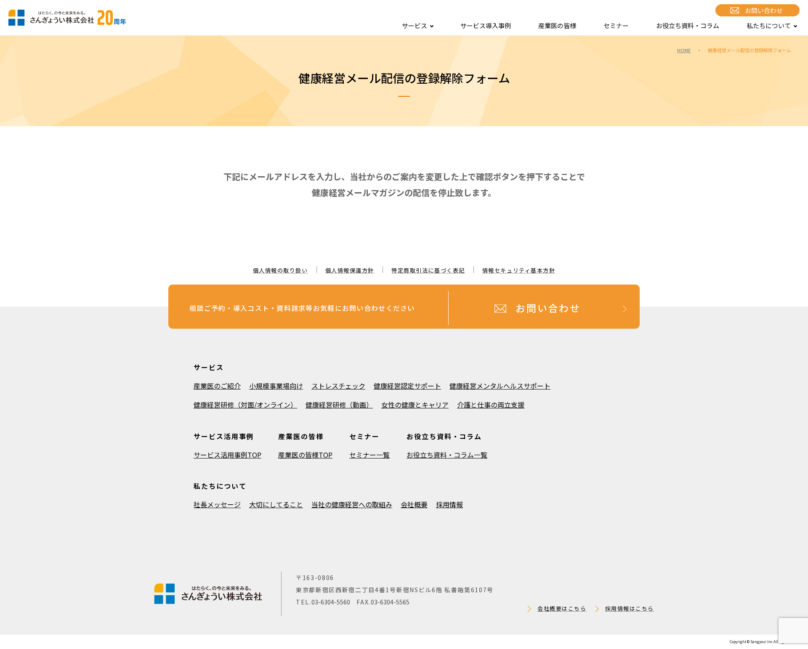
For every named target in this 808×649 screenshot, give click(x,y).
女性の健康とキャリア (415, 405)
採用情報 (449, 504)
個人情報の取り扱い (280, 270)
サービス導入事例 (485, 25)
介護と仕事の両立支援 (490, 405)
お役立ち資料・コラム (687, 25)
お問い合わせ (764, 10)
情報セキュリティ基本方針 (519, 270)
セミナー (616, 25)
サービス (414, 25)
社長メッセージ (217, 504)
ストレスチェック (338, 386)
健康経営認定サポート (407, 386)
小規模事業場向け (276, 386)
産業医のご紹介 (217, 386)
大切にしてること (276, 504)
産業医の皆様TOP (305, 455)
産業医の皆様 (557, 25)
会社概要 (414, 504)
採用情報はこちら (629, 608)
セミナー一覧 (369, 455)
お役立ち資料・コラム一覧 (447, 455)
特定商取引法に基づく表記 (428, 270)
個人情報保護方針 (349, 270)
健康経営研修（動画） (339, 405)
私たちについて (769, 25)
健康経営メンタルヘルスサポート (499, 386)
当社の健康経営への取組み (351, 504)
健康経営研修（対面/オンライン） (245, 405)
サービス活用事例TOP (227, 455)
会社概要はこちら (561, 608)
